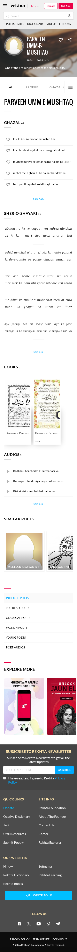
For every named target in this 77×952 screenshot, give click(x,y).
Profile (32, 87)
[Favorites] (60, 39)
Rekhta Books (13, 883)
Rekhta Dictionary (16, 875)
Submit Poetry (13, 842)
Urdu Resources (14, 833)
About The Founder (52, 816)
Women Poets (16, 627)
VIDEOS (51, 24)
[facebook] (19, 923)
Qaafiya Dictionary (16, 816)
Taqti (6, 825)
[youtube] (38, 923)
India (46, 60)
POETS (10, 24)
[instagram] (48, 923)
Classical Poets (18, 617)
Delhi (40, 60)
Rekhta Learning (50, 875)
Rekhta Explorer (50, 842)
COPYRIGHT (60, 939)
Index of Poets (17, 598)
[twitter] (29, 923)
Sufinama (45, 866)
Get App (65, 5)
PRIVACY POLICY (20, 939)
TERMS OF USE (41, 939)
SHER (20, 24)
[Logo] (18, 6)
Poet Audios (15, 647)
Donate (51, 5)
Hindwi (8, 866)
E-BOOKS (65, 24)
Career (43, 833)
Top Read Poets (17, 608)
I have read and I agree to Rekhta (36, 780)
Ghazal (58, 87)
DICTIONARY (35, 24)
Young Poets (16, 637)
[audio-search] (69, 15)
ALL (11, 87)
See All (38, 198)
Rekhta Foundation (52, 807)
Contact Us (47, 825)
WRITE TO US (43, 895)
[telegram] (58, 923)
